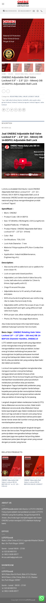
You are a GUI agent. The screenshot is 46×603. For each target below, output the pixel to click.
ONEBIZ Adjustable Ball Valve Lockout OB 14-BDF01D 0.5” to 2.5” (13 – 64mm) (10, 483)
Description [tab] (7, 123)
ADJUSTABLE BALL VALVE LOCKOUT (28, 74)
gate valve (36, 100)
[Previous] (5, 40)
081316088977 (25, 11)
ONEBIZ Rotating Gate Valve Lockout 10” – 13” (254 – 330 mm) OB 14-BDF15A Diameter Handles (21, 335)
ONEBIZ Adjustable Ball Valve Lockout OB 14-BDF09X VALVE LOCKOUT (33, 482)
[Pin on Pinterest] (20, 110)
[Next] (41, 40)
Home (4, 74)
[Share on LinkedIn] (24, 110)
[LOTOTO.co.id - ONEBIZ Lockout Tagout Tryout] (23, 4)
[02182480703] (42, 11)
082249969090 (11, 11)
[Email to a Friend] (16, 110)
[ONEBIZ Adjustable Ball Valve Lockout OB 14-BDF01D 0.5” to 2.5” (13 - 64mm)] (12, 466)
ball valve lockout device (14, 100)
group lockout (6, 102)
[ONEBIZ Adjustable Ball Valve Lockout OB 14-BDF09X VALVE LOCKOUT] (34, 466)
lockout (14, 102)
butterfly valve (28, 100)
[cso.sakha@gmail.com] (34, 11)
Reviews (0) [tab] (6, 128)
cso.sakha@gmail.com (12, 557)
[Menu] (3, 4)
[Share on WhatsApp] (4, 110)
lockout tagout (35, 102)
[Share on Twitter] (12, 110)
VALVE (10, 74)
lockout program (23, 102)
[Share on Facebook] (8, 110)
